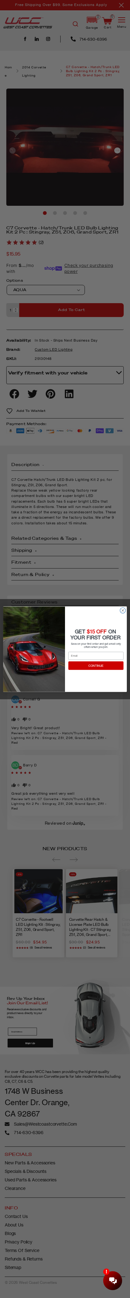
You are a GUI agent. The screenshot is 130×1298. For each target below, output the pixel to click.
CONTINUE (96, 665)
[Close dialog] (123, 610)
